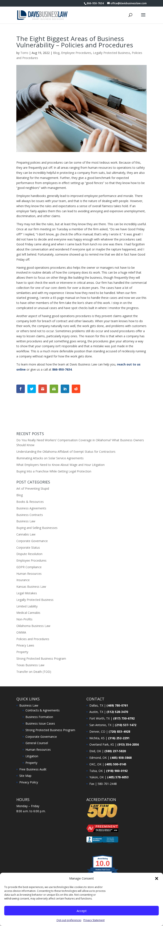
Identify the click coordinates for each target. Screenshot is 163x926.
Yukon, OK (96, 777)
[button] (157, 878)
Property (22, 652)
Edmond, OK (98, 758)
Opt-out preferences (68, 920)
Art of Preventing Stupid (32, 488)
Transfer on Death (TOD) (33, 672)
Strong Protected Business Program (41, 658)
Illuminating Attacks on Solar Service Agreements (50, 458)
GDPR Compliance (29, 567)
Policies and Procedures (32, 639)
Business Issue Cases (40, 723)
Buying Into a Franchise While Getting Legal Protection (53, 471)
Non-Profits (24, 619)
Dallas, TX (96, 705)
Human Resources (29, 574)
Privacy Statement (94, 920)
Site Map (25, 776)
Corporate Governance (32, 541)
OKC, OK (95, 764)
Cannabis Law (25, 534)
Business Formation (39, 717)
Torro (24, 53)
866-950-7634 (95, 3)
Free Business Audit (32, 769)
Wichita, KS (97, 738)
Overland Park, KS (101, 744)
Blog (56, 53)
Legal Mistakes (26, 593)
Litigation (31, 756)
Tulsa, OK (96, 771)
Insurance (23, 580)
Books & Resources (30, 502)
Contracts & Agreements (42, 710)
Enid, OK (95, 751)
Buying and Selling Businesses (37, 528)
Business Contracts (29, 515)
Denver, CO (97, 731)
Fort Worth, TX (99, 718)
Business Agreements (31, 508)
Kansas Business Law (31, 587)
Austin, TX (96, 712)
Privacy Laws (25, 645)
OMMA (21, 632)
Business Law (25, 521)
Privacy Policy (28, 782)
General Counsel (36, 743)
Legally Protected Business (111, 53)
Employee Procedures (76, 53)
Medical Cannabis (28, 613)
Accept (82, 911)
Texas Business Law (30, 665)
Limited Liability (27, 606)
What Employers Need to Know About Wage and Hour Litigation (60, 465)
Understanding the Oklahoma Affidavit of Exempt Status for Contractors (65, 452)
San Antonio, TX (100, 725)
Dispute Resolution (29, 554)
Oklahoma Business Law (33, 626)
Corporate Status (28, 547)
